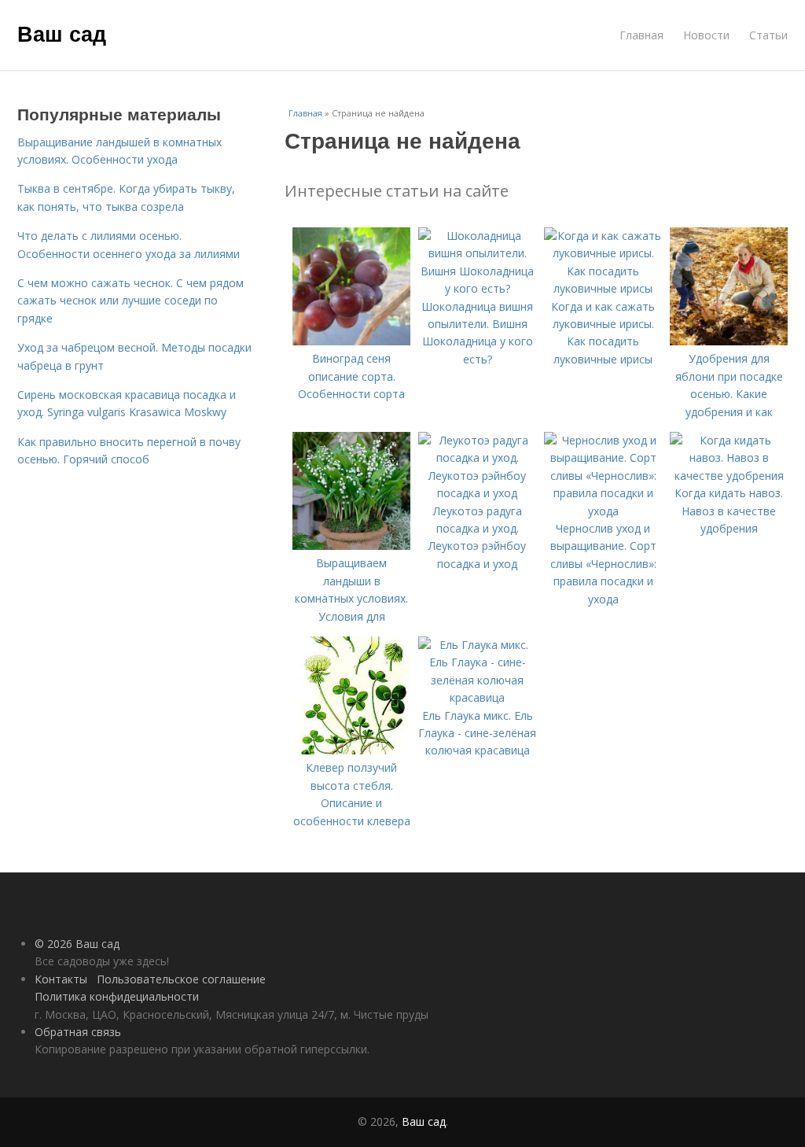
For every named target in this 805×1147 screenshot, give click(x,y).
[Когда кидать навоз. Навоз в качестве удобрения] (729, 475)
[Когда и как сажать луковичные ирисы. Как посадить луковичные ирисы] (603, 288)
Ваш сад (61, 33)
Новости (706, 35)
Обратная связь (78, 1031)
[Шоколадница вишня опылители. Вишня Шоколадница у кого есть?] (477, 288)
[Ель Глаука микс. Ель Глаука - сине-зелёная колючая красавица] (477, 697)
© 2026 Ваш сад (77, 943)
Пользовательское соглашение (181, 979)
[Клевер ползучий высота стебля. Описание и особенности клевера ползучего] (351, 750)
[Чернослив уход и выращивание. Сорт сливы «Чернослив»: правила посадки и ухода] (603, 510)
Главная (641, 35)
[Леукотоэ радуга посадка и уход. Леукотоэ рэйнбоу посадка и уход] (477, 492)
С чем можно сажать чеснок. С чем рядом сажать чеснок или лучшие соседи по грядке (130, 300)
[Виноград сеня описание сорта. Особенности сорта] (351, 341)
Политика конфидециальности (117, 996)
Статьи (768, 35)
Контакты (61, 979)
